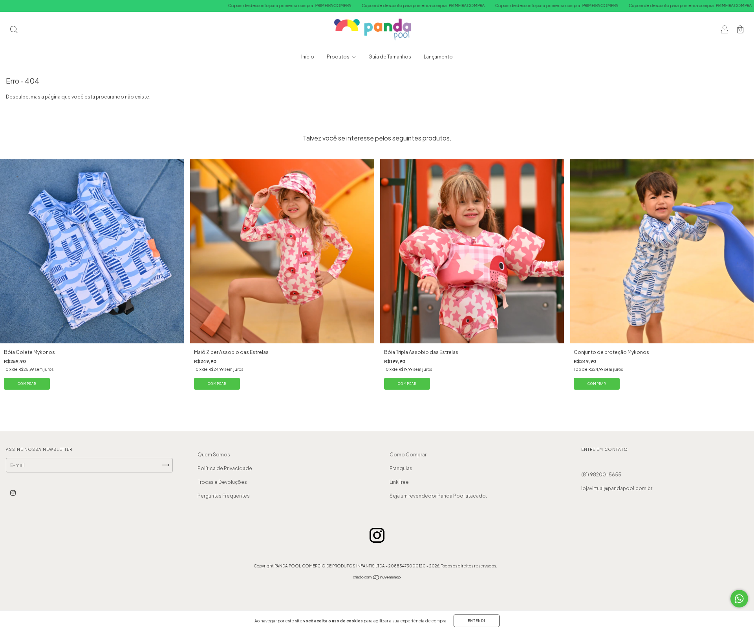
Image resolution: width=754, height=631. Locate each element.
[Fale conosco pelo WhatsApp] (739, 598)
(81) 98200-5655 (601, 475)
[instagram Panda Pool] (13, 493)
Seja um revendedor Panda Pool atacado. (438, 496)
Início (307, 57)
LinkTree (399, 482)
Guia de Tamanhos (389, 57)
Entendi (476, 621)
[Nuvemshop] (377, 578)
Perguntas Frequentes (224, 496)
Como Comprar (408, 455)
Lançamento (438, 57)
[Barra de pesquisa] (14, 30)
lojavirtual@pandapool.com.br (616, 488)
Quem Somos (214, 455)
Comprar (27, 384)
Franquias (401, 468)
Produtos (338, 57)
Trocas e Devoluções (222, 482)
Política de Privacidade (225, 468)
